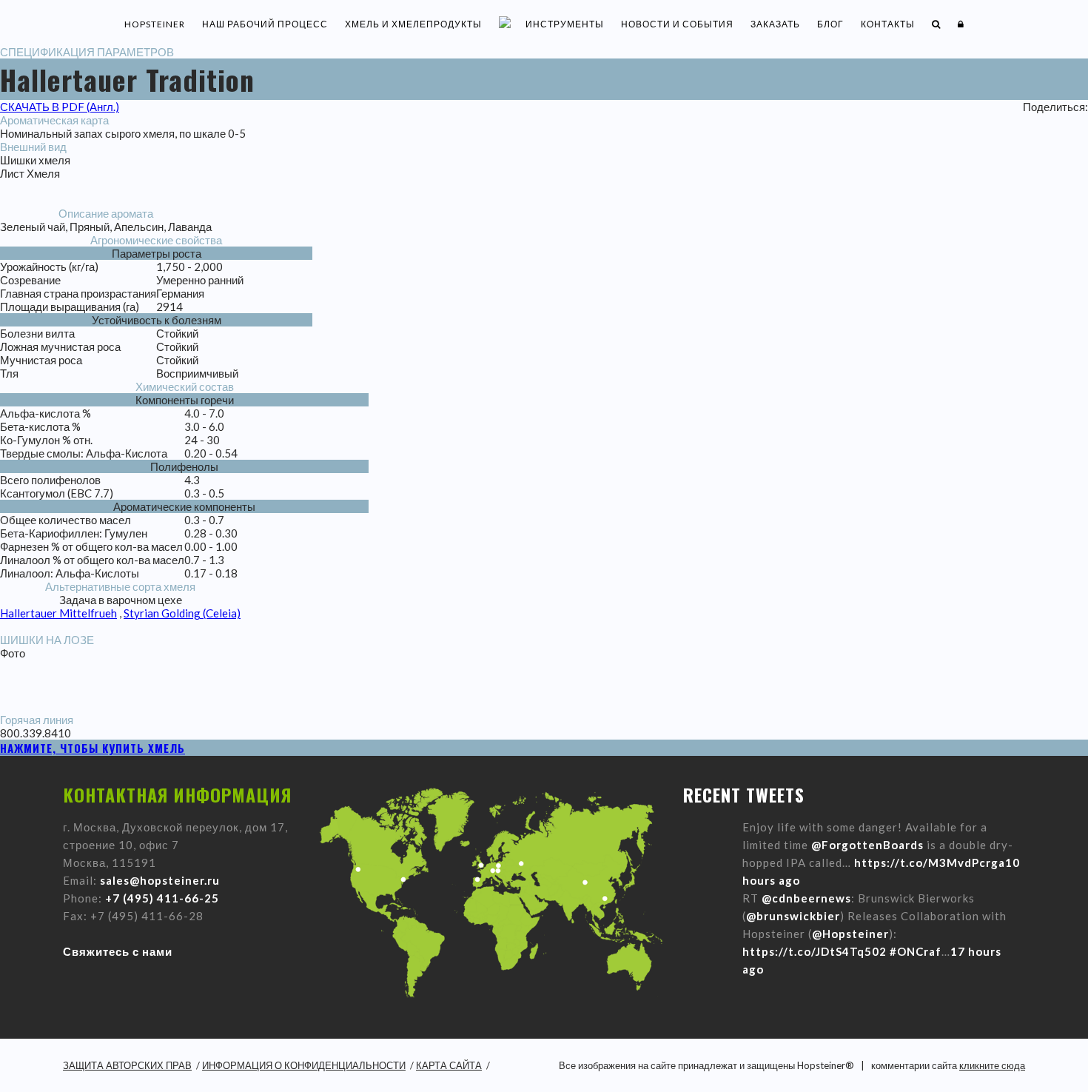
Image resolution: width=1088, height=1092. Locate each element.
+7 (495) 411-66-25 (162, 898)
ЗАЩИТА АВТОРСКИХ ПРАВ (127, 1065)
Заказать (775, 24)
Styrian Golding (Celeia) (182, 613)
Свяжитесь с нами (117, 951)
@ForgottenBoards (867, 844)
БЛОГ (830, 24)
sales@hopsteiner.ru (160, 880)
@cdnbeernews (806, 898)
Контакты (888, 24)
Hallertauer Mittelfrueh (58, 613)
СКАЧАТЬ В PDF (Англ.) (59, 106)
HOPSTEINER (154, 24)
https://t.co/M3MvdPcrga (929, 862)
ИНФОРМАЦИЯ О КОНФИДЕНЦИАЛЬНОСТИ (304, 1065)
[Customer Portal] (961, 24)
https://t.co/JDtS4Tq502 (814, 951)
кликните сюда (992, 1065)
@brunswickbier (793, 915)
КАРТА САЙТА (449, 1065)
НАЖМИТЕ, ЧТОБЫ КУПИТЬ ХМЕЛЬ (92, 748)
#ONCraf (915, 951)
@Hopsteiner (850, 933)
